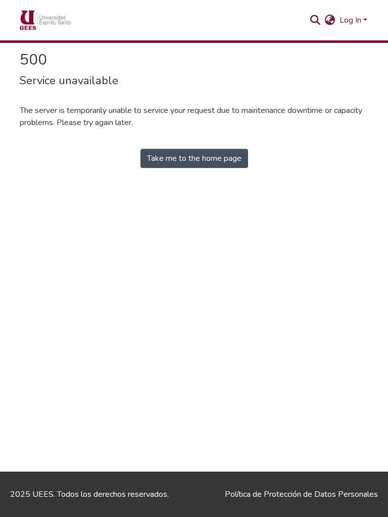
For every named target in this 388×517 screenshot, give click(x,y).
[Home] (61, 20)
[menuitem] (330, 20)
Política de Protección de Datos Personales (301, 494)
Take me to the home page (194, 158)
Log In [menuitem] (350, 20)
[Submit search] (315, 20)
